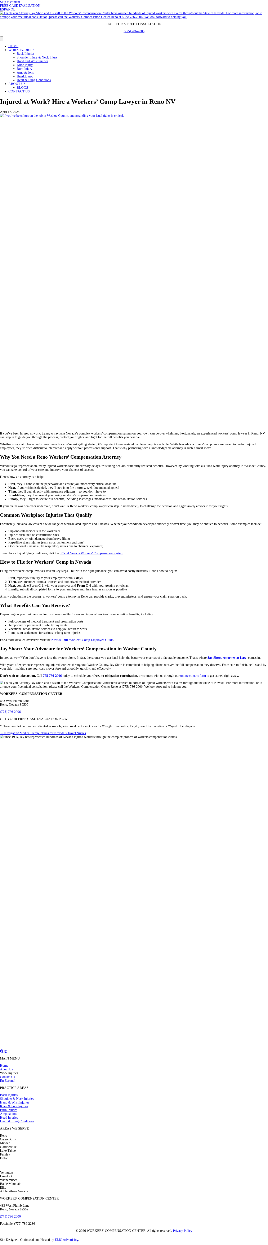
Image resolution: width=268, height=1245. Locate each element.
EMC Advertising (66, 1239)
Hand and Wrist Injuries (32, 61)
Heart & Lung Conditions (34, 80)
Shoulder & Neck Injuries (17, 1098)
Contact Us (7, 1077)
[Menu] (1, 38)
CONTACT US (19, 91)
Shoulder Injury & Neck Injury (37, 57)
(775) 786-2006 (134, 31)
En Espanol (7, 1080)
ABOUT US (17, 84)
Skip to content (10, 2)
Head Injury (25, 76)
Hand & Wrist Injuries (14, 1102)
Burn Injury (24, 68)
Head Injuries (9, 1117)
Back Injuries (25, 53)
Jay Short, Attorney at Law (226, 657)
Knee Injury (25, 65)
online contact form (193, 675)
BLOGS (22, 87)
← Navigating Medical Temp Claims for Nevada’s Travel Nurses (43, 733)
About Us (6, 1069)
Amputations (25, 72)
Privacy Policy (182, 1230)
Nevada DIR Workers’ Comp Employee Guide (82, 640)
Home (4, 1065)
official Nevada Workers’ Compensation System (91, 553)
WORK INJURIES (21, 50)
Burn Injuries (8, 1110)
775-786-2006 (52, 675)
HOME (13, 46)
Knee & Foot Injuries (14, 1106)
